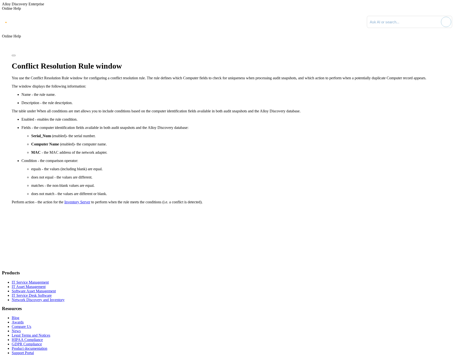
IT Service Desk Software (32, 295)
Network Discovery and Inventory (38, 300)
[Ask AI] (446, 22)
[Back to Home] (461, 22)
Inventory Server (77, 202)
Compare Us (21, 326)
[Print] (14, 55)
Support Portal (23, 353)
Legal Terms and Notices (31, 335)
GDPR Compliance (27, 344)
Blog (15, 318)
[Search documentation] (436, 22)
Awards (18, 322)
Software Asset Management (34, 291)
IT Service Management (30, 282)
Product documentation (29, 348)
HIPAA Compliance (27, 340)
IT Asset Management (29, 287)
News (16, 331)
